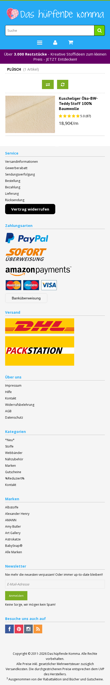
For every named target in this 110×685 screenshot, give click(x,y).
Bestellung (12, 181)
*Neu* (10, 440)
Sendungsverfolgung (20, 174)
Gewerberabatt (16, 168)
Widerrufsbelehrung (19, 405)
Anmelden (16, 595)
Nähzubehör (14, 459)
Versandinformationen (21, 161)
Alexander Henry (17, 514)
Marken (10, 465)
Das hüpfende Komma (63, 653)
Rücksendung (14, 200)
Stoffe (9, 446)
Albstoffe (11, 507)
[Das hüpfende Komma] (55, 14)
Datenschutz (14, 417)
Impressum (13, 385)
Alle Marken (13, 552)
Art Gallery (12, 533)
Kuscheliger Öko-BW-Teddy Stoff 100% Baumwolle (78, 103)
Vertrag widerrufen (30, 209)
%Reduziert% (15, 478)
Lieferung (12, 193)
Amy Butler (13, 526)
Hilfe (8, 392)
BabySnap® (13, 545)
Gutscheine (13, 472)
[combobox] (55, 30)
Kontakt (10, 398)
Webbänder (14, 453)
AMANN (10, 520)
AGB (8, 411)
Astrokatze (13, 539)
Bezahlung (12, 187)
